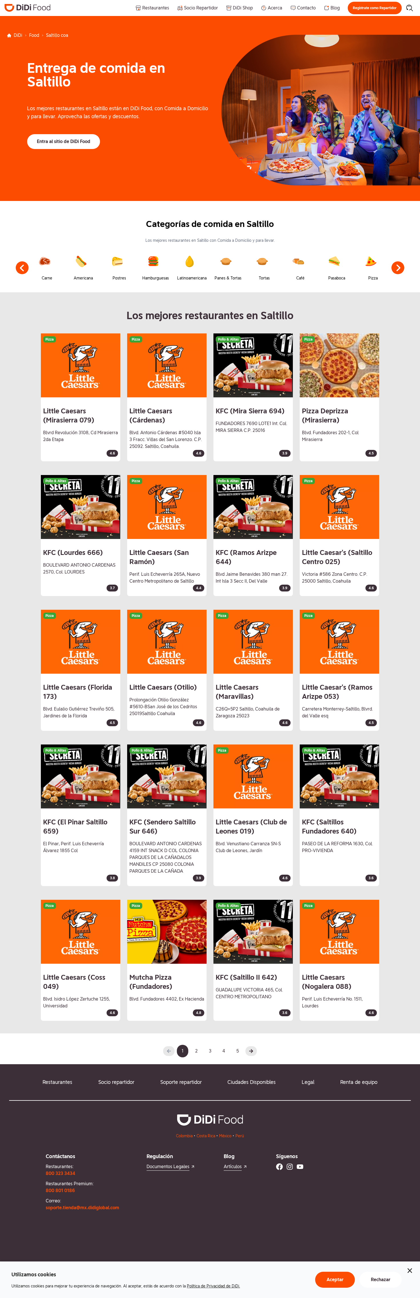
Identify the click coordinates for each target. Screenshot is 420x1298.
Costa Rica (206, 1136)
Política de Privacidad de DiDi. (213, 1286)
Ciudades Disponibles (251, 1082)
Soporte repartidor (181, 1082)
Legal (308, 1082)
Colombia (184, 1136)
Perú (239, 1136)
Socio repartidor (116, 1082)
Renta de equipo (358, 1082)
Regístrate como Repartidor (375, 8)
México (225, 1136)
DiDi (18, 35)
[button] (375, 8)
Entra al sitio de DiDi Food (63, 141)
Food (34, 35)
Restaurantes (57, 1082)
